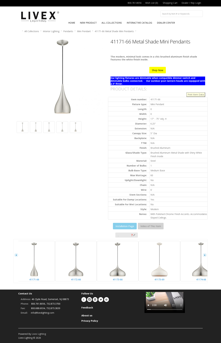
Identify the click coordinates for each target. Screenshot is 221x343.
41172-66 (76, 279)
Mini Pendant (84, 31)
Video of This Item (150, 226)
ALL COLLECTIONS (112, 22)
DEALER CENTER (166, 22)
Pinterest (106, 299)
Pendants (68, 31)
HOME (71, 22)
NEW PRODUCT (88, 22)
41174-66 (201, 279)
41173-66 (118, 279)
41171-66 (34, 279)
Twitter (100, 299)
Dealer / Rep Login (191, 2)
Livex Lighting (39, 333)
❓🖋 (133, 235)
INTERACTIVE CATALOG (139, 22)
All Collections (31, 31)
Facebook (83, 299)
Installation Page (125, 226)
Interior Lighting (51, 31)
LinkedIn (95, 299)
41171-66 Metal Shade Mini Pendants (114, 31)
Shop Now (157, 70)
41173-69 (159, 279)
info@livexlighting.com (42, 312)
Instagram (89, 299)
